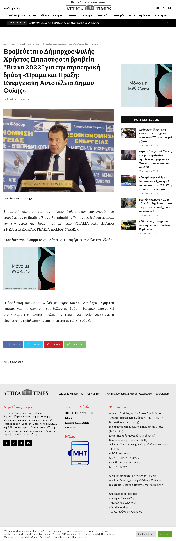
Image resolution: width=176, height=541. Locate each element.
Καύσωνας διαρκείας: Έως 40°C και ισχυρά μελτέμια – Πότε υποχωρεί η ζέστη (155, 135)
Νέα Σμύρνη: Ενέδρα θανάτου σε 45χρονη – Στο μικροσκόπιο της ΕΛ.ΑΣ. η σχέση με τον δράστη (155, 183)
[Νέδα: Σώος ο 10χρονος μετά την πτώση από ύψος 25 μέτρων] (128, 225)
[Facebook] (151, 8)
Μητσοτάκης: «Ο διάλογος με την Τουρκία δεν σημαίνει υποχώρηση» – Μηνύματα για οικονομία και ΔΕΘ (155, 159)
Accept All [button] (165, 534)
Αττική (15, 43)
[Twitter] (163, 8)
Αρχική (6, 43)
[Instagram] (157, 8)
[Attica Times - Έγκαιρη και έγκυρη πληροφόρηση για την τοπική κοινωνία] (88, 8)
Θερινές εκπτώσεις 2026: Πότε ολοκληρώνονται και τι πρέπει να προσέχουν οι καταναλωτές (155, 205)
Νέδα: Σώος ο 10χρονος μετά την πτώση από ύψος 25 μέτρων (155, 225)
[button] (12, 8)
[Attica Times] (22, 392)
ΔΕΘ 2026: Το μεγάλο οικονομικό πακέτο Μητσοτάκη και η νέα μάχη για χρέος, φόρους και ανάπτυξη (88, 23)
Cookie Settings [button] (146, 534)
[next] (167, 23)
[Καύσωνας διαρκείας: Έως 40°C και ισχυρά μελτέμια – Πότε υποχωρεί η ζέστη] (128, 133)
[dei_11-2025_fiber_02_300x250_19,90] (58, 268)
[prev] (162, 23)
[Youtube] (170, 8)
